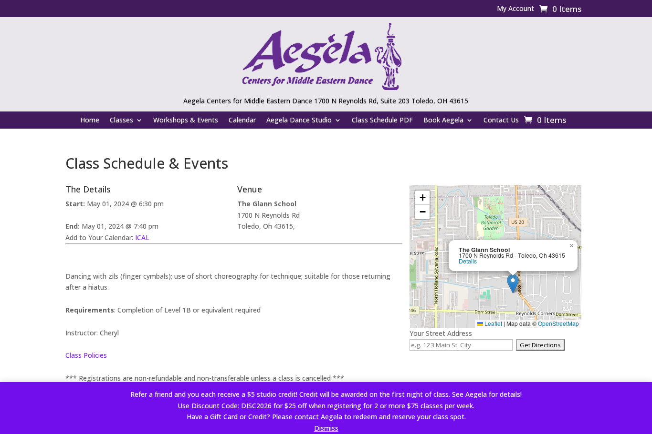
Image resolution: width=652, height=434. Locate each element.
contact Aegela (318, 416)
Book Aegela (443, 120)
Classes (121, 120)
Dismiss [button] (326, 428)
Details (468, 261)
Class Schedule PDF (382, 120)
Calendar (242, 120)
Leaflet (492, 323)
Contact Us (501, 120)
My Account (515, 9)
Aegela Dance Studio (299, 120)
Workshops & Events (185, 120)
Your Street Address (441, 333)
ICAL (142, 237)
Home (89, 120)
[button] (513, 283)
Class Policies (86, 355)
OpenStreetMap (558, 323)
